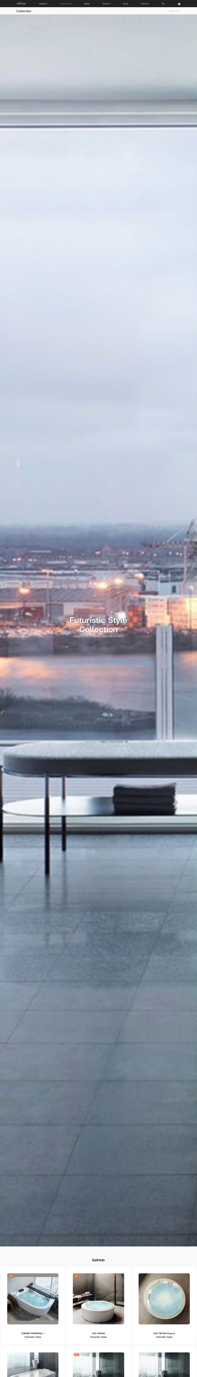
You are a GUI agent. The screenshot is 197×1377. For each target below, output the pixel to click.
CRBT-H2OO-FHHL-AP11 (98, 1306)
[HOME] (21, 3)
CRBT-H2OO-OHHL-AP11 (164, 1306)
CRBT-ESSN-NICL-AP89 (33, 1306)
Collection (23, 11)
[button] (179, 3)
